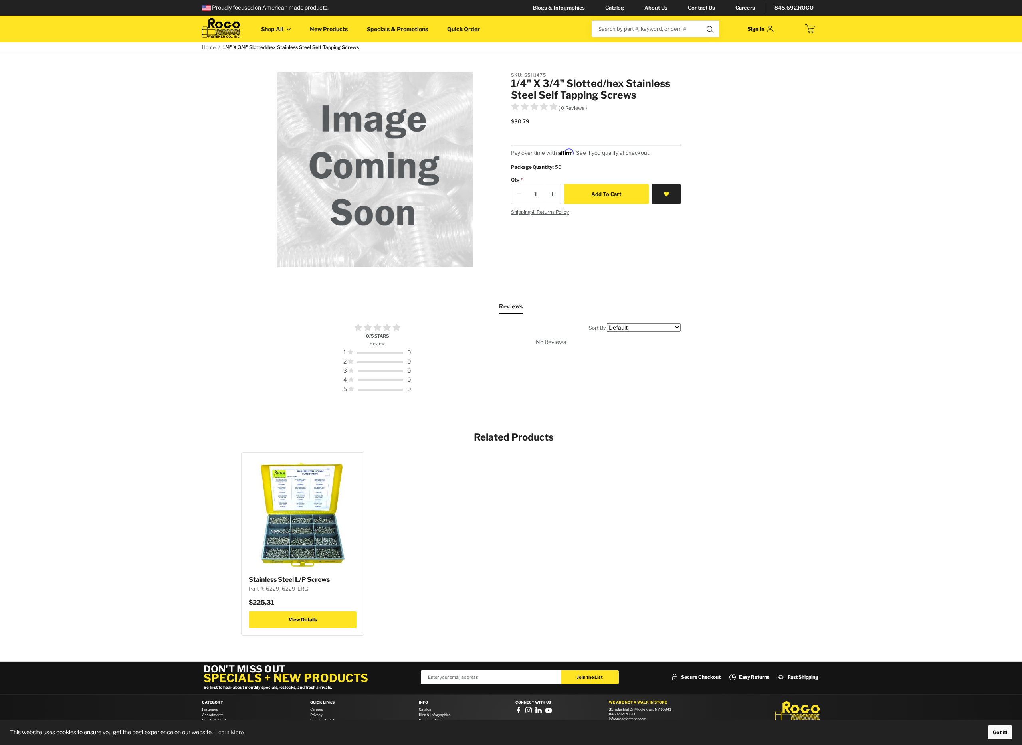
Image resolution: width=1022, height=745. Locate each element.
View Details (303, 619)
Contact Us (701, 7)
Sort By (597, 328)
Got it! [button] (1000, 732)
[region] (511, 358)
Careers (745, 7)
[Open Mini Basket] (810, 29)
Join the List (590, 677)
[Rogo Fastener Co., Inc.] (221, 28)
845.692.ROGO (794, 7)
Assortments (213, 715)
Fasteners (210, 709)
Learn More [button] (229, 732)
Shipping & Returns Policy (540, 212)
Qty (515, 179)
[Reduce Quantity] (519, 194)
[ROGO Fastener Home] (797, 713)
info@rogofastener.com (627, 719)
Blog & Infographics (435, 715)
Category (212, 702)
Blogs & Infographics (559, 7)
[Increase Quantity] (552, 194)
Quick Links (322, 702)
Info (423, 702)
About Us (655, 7)
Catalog (614, 7)
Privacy (316, 715)
